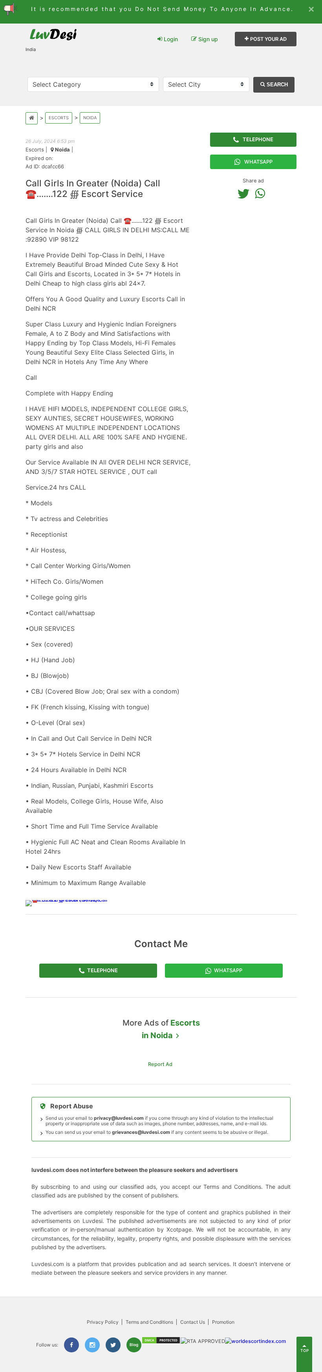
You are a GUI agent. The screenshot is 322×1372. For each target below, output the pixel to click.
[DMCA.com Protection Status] (161, 1342)
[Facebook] (71, 1344)
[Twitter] (245, 193)
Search (276, 84)
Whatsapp (258, 162)
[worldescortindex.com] (255, 1341)
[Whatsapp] (262, 193)
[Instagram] (92, 1344)
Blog (134, 1344)
